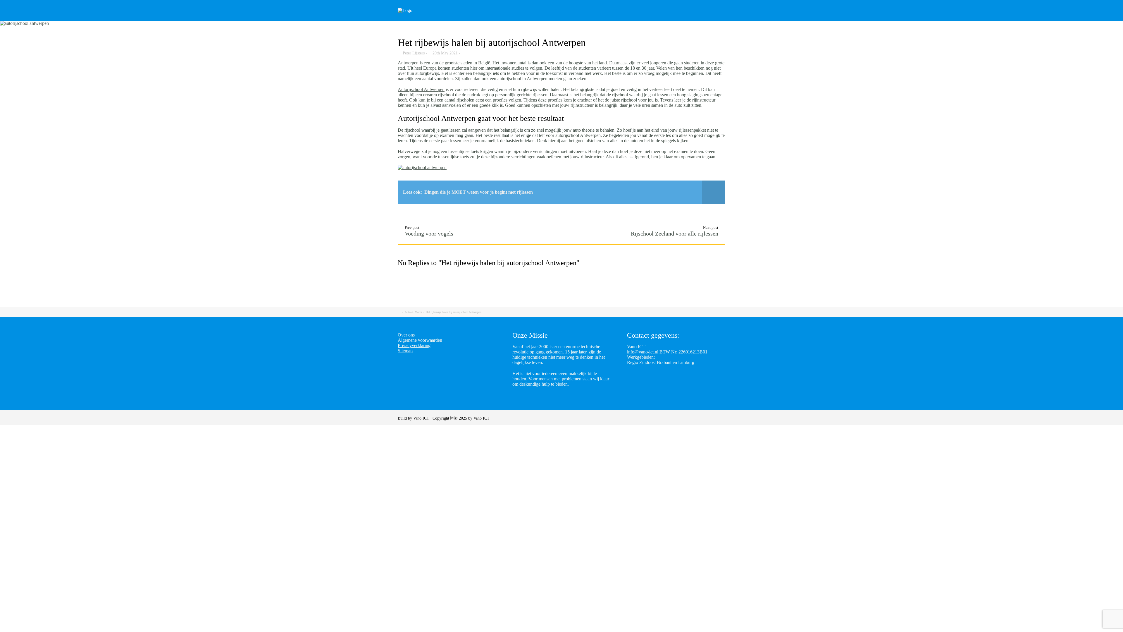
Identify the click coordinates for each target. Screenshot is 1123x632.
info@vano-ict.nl (643, 351)
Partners (696, 18)
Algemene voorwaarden (420, 340)
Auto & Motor (413, 312)
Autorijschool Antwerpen (421, 89)
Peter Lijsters (414, 53)
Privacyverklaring (414, 345)
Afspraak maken (635, 18)
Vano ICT (421, 418)
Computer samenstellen (580, 18)
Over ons (727, 18)
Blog (670, 18)
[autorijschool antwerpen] (561, 23)
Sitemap (405, 350)
